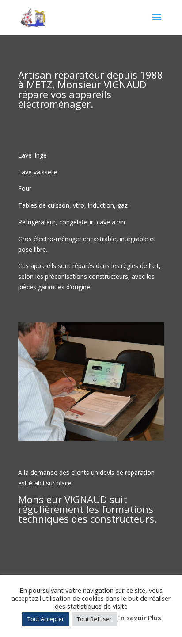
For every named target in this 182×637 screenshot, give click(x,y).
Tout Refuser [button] (94, 619)
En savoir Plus (139, 617)
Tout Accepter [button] (45, 619)
